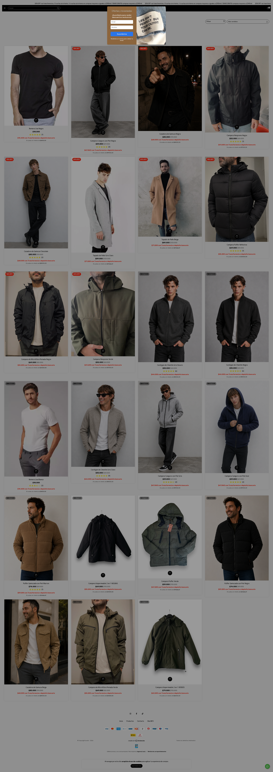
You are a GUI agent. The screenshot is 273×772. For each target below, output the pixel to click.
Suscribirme (122, 34)
